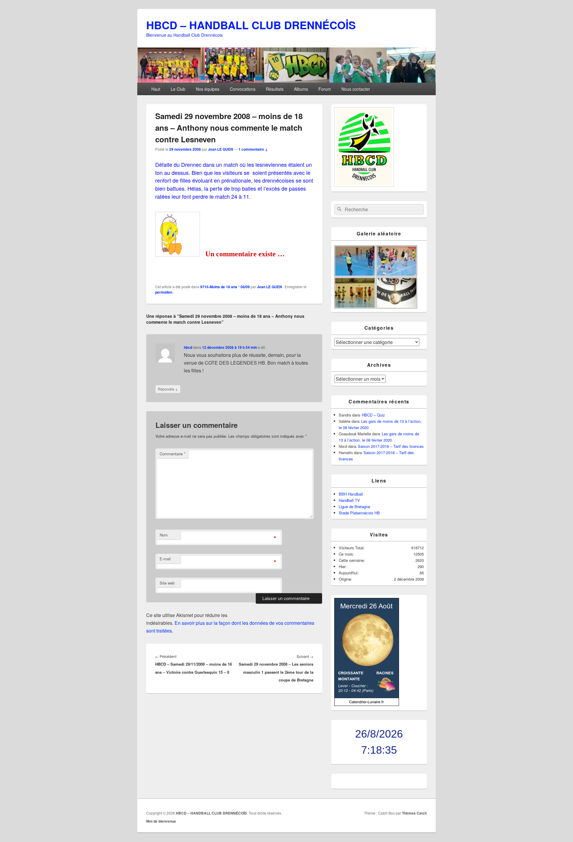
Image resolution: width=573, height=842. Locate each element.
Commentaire (172, 454)
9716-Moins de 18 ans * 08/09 (225, 286)
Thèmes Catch (414, 813)
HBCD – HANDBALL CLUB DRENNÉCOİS (251, 25)
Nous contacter (355, 89)
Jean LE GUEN (220, 149)
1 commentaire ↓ (253, 149)
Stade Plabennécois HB (359, 513)
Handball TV (349, 500)
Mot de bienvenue (161, 821)
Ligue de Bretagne (354, 506)
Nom (164, 535)
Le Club (178, 89)
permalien (163, 292)
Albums (301, 89)
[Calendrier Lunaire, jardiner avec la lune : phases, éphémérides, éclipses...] (366, 704)
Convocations (242, 89)
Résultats (275, 89)
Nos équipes (207, 89)
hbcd (188, 347)
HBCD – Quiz (373, 415)
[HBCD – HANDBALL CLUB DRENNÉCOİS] (286, 80)
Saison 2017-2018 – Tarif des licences (391, 446)
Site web (167, 583)
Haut (155, 89)
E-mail (165, 559)
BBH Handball (351, 494)
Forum (324, 89)
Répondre (168, 388)
